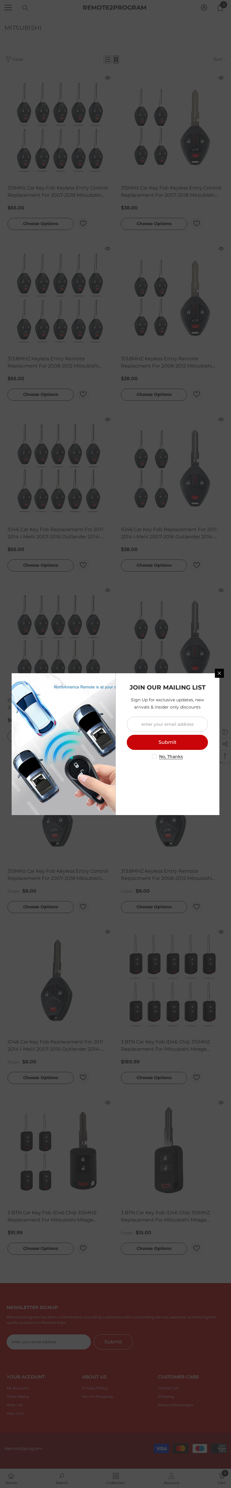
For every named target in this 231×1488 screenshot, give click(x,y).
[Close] (219, 673)
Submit (168, 742)
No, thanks (171, 756)
